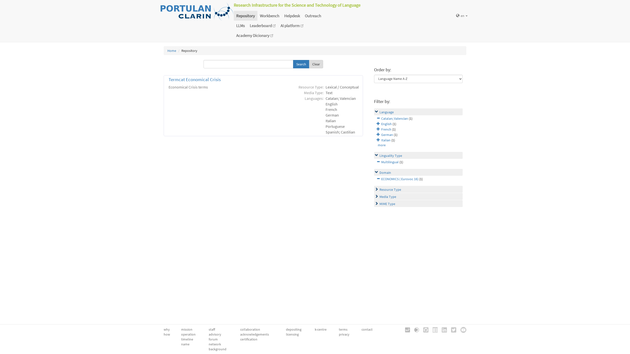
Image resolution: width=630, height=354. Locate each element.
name (185, 344)
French (386, 129)
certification (248, 339)
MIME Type (387, 204)
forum (213, 339)
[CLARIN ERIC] (406, 329)
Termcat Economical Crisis (195, 79)
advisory (215, 334)
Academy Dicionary (253, 35)
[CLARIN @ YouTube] (461, 329)
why (167, 329)
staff (212, 329)
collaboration (250, 329)
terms (343, 329)
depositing (293, 329)
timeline (187, 339)
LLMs (240, 25)
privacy (344, 334)
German (387, 135)
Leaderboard (261, 25)
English (386, 124)
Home (171, 50)
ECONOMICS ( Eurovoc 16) (399, 179)
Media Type (387, 196)
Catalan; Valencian (394, 118)
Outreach (313, 15)
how (167, 334)
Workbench (269, 15)
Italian (386, 140)
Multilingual (390, 162)
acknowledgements (254, 334)
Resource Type (390, 189)
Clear (316, 64)
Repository (245, 15)
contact (367, 329)
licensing (292, 334)
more (382, 145)
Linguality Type (390, 155)
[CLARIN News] (433, 329)
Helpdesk (292, 15)
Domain (385, 172)
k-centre (321, 329)
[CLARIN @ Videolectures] (415, 329)
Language (386, 112)
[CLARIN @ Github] (424, 329)
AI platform (290, 25)
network (215, 344)
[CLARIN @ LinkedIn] (442, 329)
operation (188, 334)
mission (186, 329)
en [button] (463, 16)
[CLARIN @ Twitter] (452, 329)
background (217, 349)
